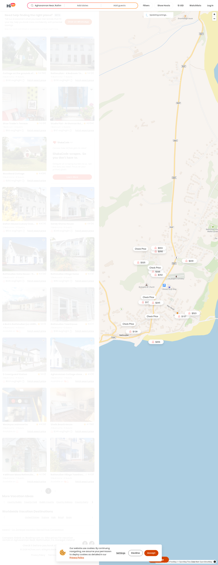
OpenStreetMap (206, 561)
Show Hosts (163, 5)
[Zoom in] (214, 14)
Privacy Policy (77, 557)
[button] (181, 5)
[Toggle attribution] (215, 562)
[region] (158, 288)
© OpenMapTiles (184, 561)
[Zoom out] (214, 18)
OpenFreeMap (171, 561)
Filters (146, 5)
